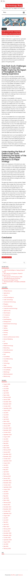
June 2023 (6, 467)
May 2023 (6, 469)
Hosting (6, 332)
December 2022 (7, 480)
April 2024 (6, 445)
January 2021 (7, 531)
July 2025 (6, 412)
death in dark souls (6, 257)
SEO (5, 354)
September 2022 (8, 487)
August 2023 (7, 463)
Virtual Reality (7, 369)
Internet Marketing (8, 339)
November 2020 (7, 535)
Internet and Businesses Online (11, 337)
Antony (17, 36)
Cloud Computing (8, 306)
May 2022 (6, 496)
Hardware (6, 330)
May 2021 (6, 522)
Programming (7, 352)
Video (5, 365)
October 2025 (7, 406)
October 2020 (7, 537)
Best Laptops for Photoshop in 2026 (13, 276)
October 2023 (7, 458)
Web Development (8, 374)
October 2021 (7, 511)
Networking (6, 348)
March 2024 (6, 447)
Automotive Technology (10, 302)
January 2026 (7, 399)
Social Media (7, 356)
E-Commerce (7, 315)
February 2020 (7, 548)
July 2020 (6, 544)
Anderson (20, 574)
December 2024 (7, 428)
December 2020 (7, 533)
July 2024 (6, 439)
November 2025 (7, 404)
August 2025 (7, 410)
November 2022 (7, 482)
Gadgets (6, 326)
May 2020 (6, 546)
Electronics (6, 317)
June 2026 (6, 388)
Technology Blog (14, 5)
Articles (5, 295)
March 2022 (6, 500)
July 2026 (6, 386)
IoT (4, 341)
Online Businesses (8, 350)
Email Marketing (7, 319)
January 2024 (7, 452)
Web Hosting (7, 376)
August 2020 (7, 542)
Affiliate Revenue (8, 291)
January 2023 (7, 478)
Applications (7, 293)
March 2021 (6, 526)
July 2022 (6, 491)
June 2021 (6, 520)
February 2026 (7, 397)
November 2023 (7, 456)
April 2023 (6, 471)
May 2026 (6, 390)
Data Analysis (7, 313)
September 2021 (8, 513)
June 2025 (6, 415)
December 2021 (7, 507)
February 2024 (7, 450)
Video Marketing (8, 367)
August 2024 (7, 436)
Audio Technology (8, 299)
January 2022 (7, 504)
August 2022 (7, 489)
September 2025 (8, 408)
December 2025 (7, 401)
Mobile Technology (8, 345)
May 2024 (6, 443)
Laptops (6, 343)
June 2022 (6, 493)
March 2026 (6, 395)
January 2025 (7, 425)
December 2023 (7, 454)
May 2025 (6, 417)
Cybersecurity (7, 310)
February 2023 (7, 476)
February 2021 (7, 528)
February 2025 (7, 423)
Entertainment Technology (10, 323)
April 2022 (6, 498)
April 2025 (6, 419)
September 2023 (8, 461)
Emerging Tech (7, 321)
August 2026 (7, 384)
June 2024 (6, 441)
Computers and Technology (10, 308)
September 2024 (8, 434)
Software (6, 361)
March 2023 (6, 474)
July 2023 (6, 465)
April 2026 (6, 393)
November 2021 (7, 509)
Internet (5, 334)
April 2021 (6, 524)
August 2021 (7, 515)
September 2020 (8, 539)
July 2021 (6, 518)
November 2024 (7, 430)
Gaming (4, 29)
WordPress (13, 574)
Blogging (6, 304)
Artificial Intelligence (9, 297)
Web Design (6, 372)
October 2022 (7, 485)
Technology (6, 363)
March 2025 (6, 421)
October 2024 (7, 432)
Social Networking (8, 359)
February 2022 (7, 502)
